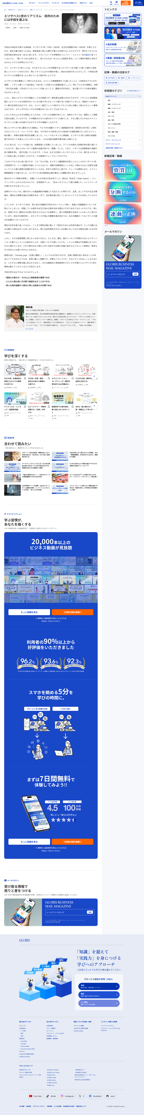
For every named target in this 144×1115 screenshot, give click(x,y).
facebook (97, 1096)
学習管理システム (51, 1036)
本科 (91, 986)
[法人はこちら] (138, 3)
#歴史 (15, 27)
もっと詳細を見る (29, 612)
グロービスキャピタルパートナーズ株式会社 (30, 1076)
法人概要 (21, 1106)
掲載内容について (81, 1106)
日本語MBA (22, 1028)
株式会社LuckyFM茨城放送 (82, 1080)
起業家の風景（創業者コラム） (114, 148)
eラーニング (50, 1031)
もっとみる (29, 329)
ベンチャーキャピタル (107, 1026)
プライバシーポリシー (39, 1106)
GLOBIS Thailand (52, 1083)
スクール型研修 (50, 1028)
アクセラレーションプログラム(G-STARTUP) (110, 1029)
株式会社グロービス (25, 1070)
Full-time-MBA (25, 1046)
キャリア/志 (111, 136)
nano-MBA (24, 1041)
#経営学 (8, 27)
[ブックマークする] (25, 378)
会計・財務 (111, 112)
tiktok (53, 1096)
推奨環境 (49, 1106)
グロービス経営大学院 (114, 124)
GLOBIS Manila (51, 1080)
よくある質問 (57, 1106)
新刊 (88, 54)
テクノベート (111, 128)
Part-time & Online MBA (28, 1049)
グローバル (111, 116)
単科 (90, 995)
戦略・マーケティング (36, 10)
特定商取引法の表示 (69, 1106)
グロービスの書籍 (79, 1026)
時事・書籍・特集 (113, 132)
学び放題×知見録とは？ (133, 91)
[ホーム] (5, 10)
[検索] (111, 3)
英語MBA (22, 1038)
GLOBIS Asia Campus (53, 1072)
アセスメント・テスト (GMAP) (55, 1033)
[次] (94, 376)
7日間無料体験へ (125, 3)
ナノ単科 (88, 1003)
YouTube (38, 1096)
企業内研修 (49, 1026)
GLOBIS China (51, 1075)
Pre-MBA (23, 1044)
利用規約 (28, 1106)
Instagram (69, 1096)
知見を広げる (11, 10)
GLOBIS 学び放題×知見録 (26, 1054)
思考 (109, 100)
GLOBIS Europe (51, 1077)
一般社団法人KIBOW (80, 1072)
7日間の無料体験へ (73, 612)
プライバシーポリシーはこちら (52, 922)
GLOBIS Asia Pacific (53, 1070)
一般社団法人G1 (79, 1070)
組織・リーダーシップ (114, 108)
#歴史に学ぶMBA (25, 27)
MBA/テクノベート (23, 10)
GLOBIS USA (50, 1085)
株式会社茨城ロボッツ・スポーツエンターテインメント (85, 1076)
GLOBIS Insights (78, 1031)
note (112, 1096)
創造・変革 (111, 120)
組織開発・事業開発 (52, 1038)
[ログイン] (116, 3)
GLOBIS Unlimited (24, 1057)
